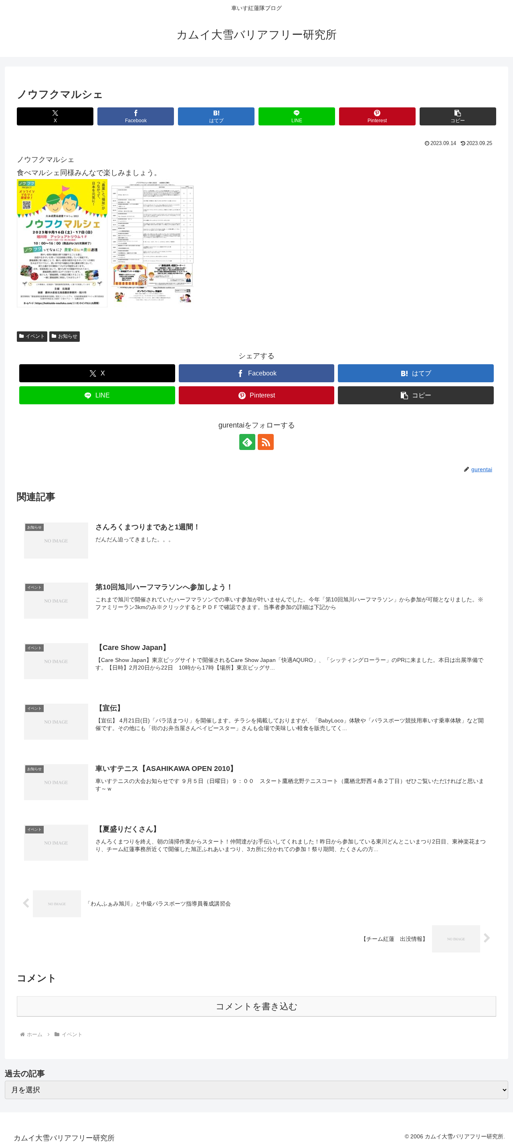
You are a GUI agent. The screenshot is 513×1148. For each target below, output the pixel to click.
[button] (458, 116)
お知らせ (67, 336)
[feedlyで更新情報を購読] (247, 442)
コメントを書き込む (257, 1006)
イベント (35, 336)
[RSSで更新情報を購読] (266, 442)
